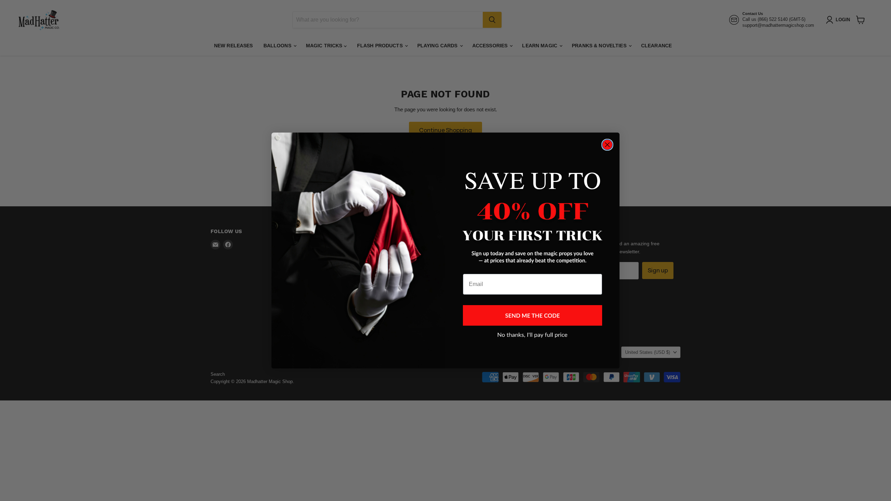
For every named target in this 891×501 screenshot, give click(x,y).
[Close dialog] (607, 145)
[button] (532, 315)
